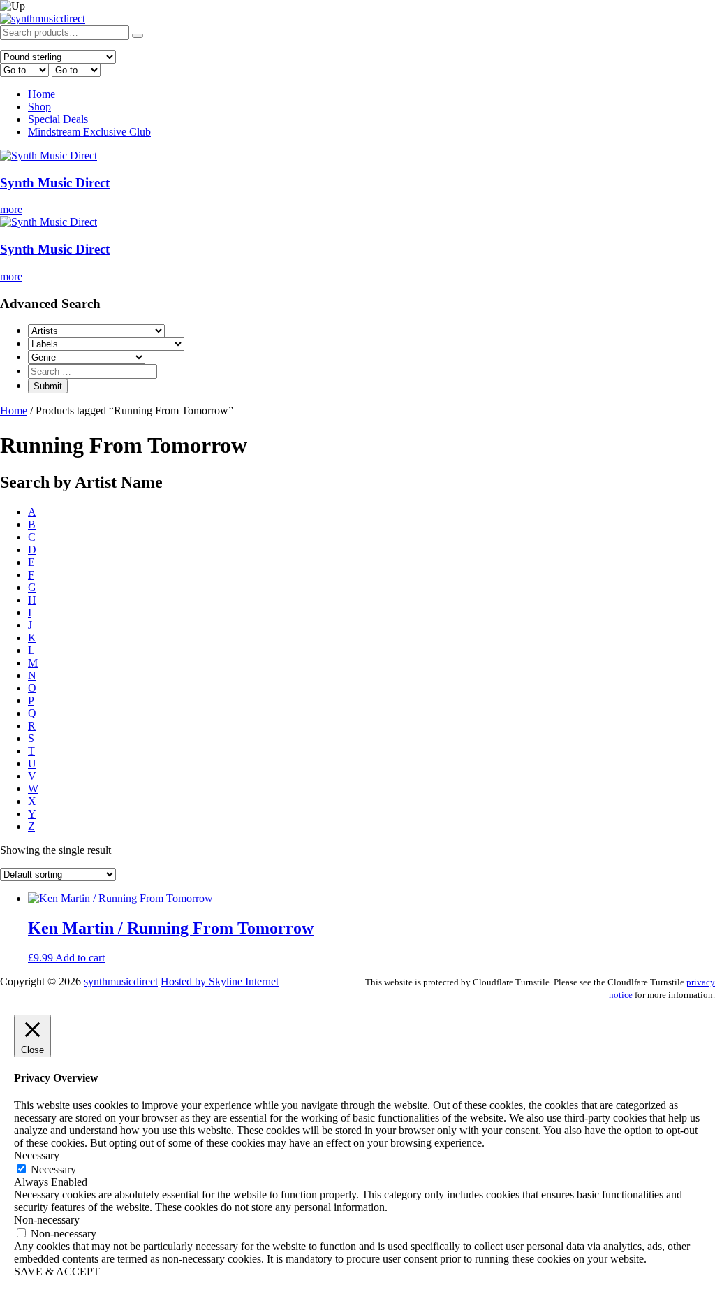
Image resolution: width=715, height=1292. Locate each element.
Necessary (53, 1169)
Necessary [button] (36, 1155)
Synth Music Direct (55, 182)
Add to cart (80, 958)
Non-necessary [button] (47, 1220)
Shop (39, 106)
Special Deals (58, 119)
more (11, 209)
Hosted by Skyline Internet (220, 981)
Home (41, 94)
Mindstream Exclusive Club (89, 132)
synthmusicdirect (121, 981)
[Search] (137, 36)
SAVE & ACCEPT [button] (57, 1271)
